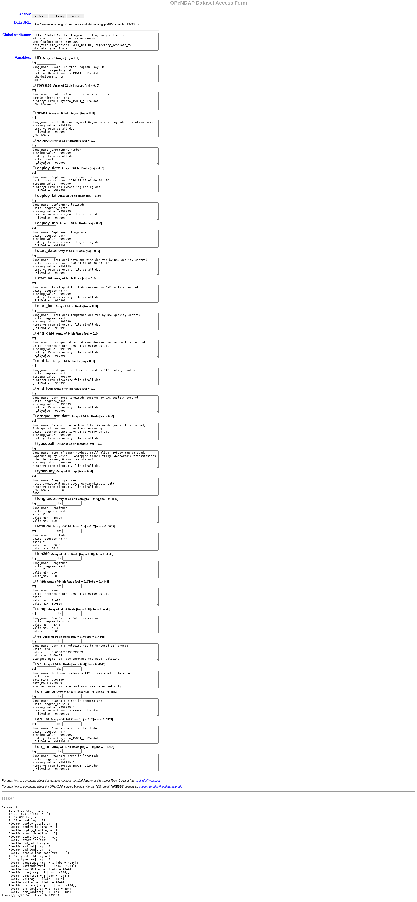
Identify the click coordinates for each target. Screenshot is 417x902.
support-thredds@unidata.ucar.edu (160, 786)
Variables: (23, 57)
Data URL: (22, 22)
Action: (25, 14)
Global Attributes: (16, 35)
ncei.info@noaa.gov (148, 780)
